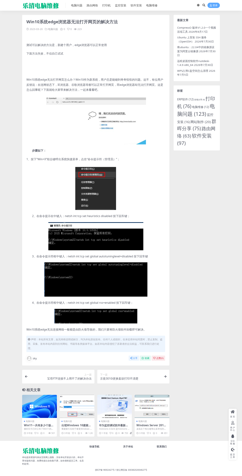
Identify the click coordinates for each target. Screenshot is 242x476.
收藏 (147, 358)
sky (35, 358)
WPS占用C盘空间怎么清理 (192, 70)
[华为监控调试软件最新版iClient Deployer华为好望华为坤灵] (114, 406)
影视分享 (199, 99)
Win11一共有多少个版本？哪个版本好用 (37, 426)
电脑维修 (151, 5)
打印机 (106, 5)
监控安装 (120, 5)
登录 (215, 5)
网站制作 (200, 122)
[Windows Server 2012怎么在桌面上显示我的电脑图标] (152, 406)
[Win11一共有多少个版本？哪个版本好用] (39, 406)
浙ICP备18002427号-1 (106, 469)
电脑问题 (76, 5)
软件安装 (136, 5)
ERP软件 (185, 99)
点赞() (160, 358)
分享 (135, 358)
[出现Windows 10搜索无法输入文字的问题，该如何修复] (77, 406)
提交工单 (73, 460)
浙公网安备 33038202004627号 (132, 469)
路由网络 (92, 5)
